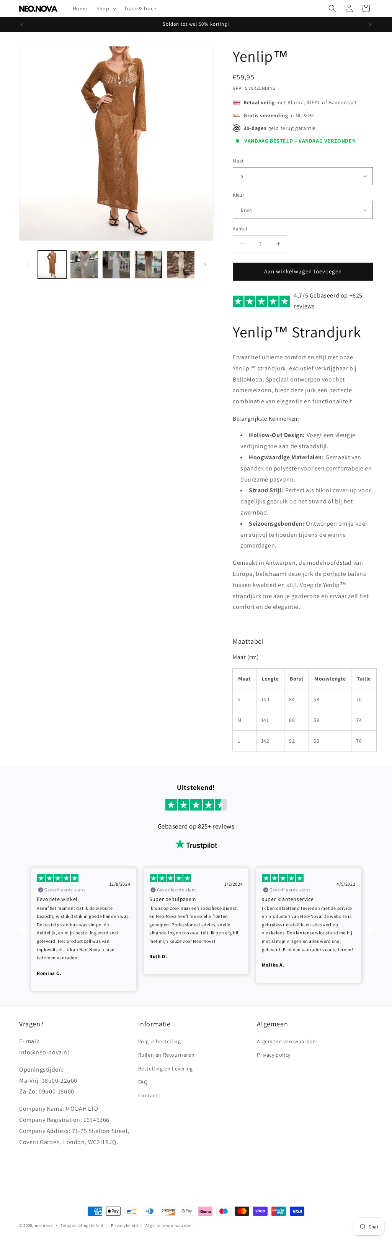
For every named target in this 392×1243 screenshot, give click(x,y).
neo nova (44, 1225)
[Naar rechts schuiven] (205, 264)
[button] (105, 8)
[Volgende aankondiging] (370, 24)
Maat (238, 161)
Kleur (238, 195)
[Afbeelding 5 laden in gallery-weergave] (181, 264)
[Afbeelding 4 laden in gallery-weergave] (148, 264)
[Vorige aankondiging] (21, 24)
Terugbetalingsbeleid (81, 1225)
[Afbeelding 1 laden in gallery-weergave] (52, 264)
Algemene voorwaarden (286, 1041)
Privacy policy (273, 1054)
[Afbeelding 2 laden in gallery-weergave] (84, 264)
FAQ (143, 1082)
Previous (21, 931)
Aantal (240, 228)
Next (370, 931)
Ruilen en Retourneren (166, 1054)
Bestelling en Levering (165, 1068)
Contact (148, 1095)
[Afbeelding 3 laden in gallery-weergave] (116, 264)
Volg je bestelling (159, 1041)
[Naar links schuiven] (27, 264)
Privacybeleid (124, 1225)
